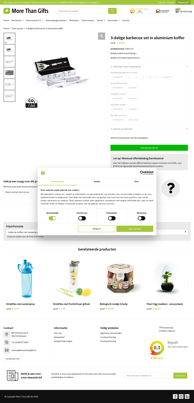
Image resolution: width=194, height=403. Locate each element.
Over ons (162, 2)
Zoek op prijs (17, 28)
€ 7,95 (59, 308)
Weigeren (97, 229)
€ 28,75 (153, 308)
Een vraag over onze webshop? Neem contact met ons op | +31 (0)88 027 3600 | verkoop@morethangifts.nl (51, 2)
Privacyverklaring (108, 341)
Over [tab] (136, 181)
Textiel (100, 20)
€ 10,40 (107, 308)
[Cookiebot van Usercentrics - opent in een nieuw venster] (141, 173)
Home (6, 20)
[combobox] (82, 11)
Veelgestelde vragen (63, 341)
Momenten (17, 20)
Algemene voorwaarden (111, 333)
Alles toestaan (135, 229)
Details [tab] (97, 181)
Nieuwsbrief (183, 2)
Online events (87, 20)
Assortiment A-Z (33, 20)
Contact (171, 2)
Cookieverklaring (108, 337)
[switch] (82, 218)
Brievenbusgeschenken (56, 20)
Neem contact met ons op (17, 192)
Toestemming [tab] (57, 181)
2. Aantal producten (121, 128)
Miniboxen (74, 20)
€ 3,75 (12, 308)
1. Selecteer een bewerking (125, 66)
